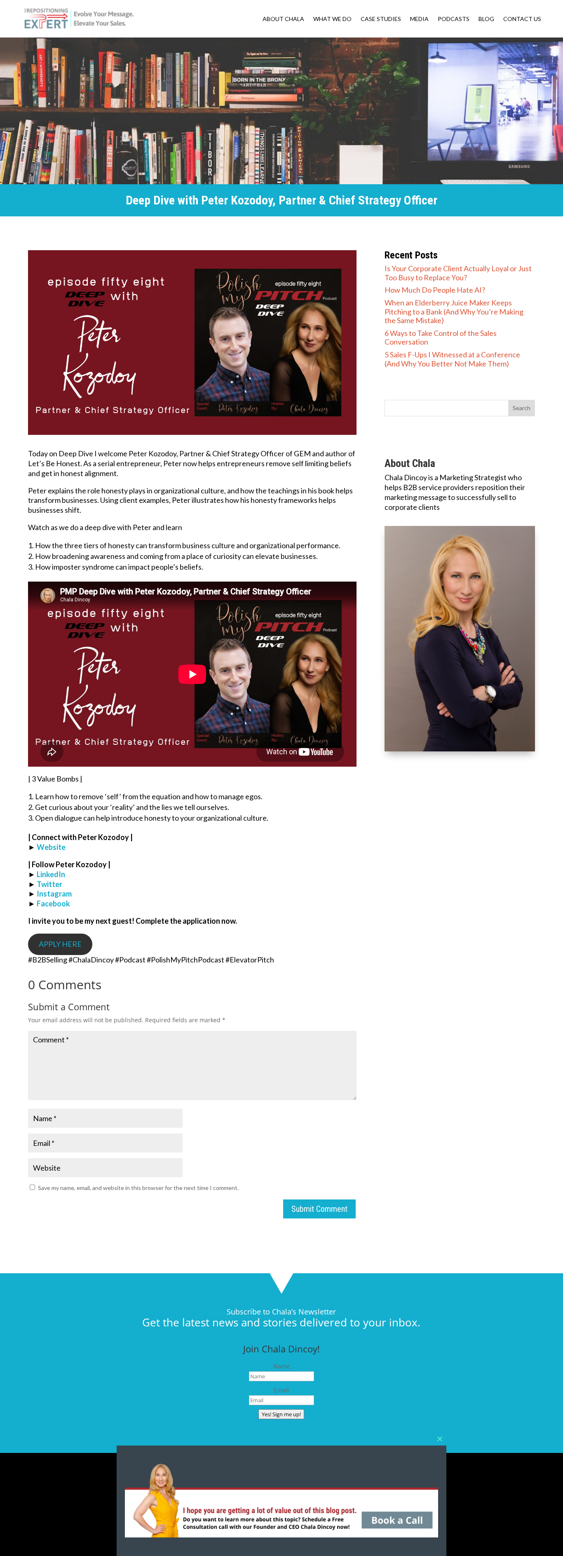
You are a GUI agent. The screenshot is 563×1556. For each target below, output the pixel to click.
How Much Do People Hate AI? (435, 289)
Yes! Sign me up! (281, 1414)
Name (281, 1366)
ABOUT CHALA (283, 19)
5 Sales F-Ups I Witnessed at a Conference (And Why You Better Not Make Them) (452, 359)
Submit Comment (319, 1209)
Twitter (49, 884)
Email (281, 1390)
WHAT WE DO (332, 19)
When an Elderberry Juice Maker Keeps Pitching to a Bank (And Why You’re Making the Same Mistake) (454, 311)
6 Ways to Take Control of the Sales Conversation (441, 338)
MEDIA (419, 19)
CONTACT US (522, 19)
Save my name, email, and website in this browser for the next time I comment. (138, 1187)
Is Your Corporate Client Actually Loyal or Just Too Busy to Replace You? (458, 273)
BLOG (486, 19)
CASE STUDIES (381, 19)
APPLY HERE (60, 943)
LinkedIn (51, 874)
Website (51, 847)
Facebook (53, 903)
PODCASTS (453, 19)
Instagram (54, 893)
